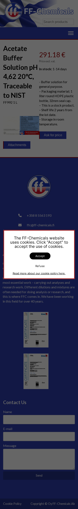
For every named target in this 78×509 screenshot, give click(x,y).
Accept (40, 256)
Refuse (40, 265)
